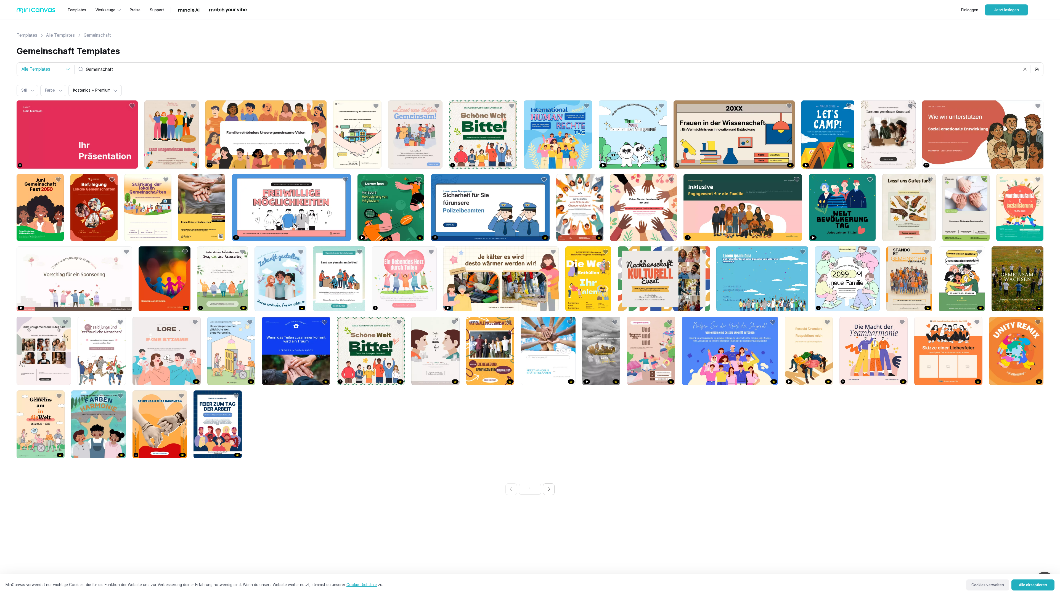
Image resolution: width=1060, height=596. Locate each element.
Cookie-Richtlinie (361, 584)
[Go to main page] (36, 11)
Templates (27, 35)
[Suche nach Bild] (1037, 69)
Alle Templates (60, 35)
